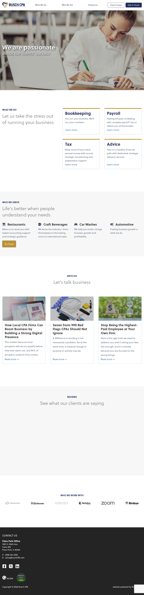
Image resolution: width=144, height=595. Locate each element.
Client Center (116, 5)
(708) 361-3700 (11, 554)
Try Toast (9, 243)
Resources (93, 4)
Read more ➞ (24, 359)
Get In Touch (133, 5)
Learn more (81, 129)
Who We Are (67, 4)
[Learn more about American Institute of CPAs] (7, 578)
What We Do (40, 4)
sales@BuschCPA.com (14, 557)
